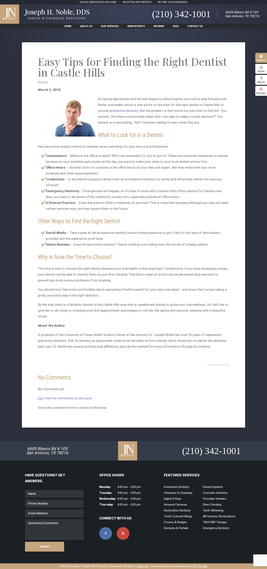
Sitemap (142, 566)
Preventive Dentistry (176, 487)
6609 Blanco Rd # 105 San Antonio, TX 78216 (242, 14)
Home (68, 26)
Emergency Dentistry (216, 528)
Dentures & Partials (176, 528)
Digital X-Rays (172, 498)
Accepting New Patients (137, 2)
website (204, 346)
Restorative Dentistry (177, 510)
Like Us (261, 82)
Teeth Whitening (213, 510)
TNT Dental (199, 566)
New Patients (136, 26)
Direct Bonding (212, 504)
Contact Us (195, 26)
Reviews (261, 93)
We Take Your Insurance (172, 2)
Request (261, 60)
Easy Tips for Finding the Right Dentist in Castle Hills (132, 66)
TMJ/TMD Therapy (215, 522)
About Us (86, 26)
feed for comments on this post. (65, 398)
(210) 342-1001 (181, 14)
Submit (44, 546)
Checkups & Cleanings (178, 493)
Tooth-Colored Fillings (178, 516)
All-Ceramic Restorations (219, 516)
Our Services (110, 26)
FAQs (176, 26)
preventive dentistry (124, 111)
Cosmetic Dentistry (215, 493)
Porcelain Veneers (214, 498)
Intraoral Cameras (175, 504)
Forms (261, 71)
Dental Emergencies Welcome (98, 2)
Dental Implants (213, 487)
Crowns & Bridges (175, 522)
